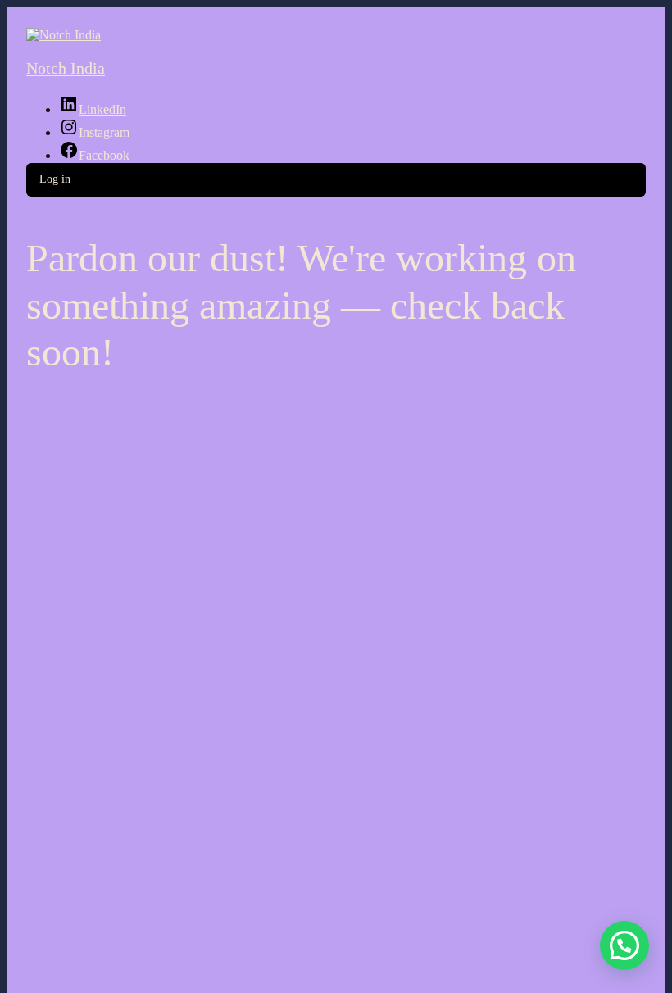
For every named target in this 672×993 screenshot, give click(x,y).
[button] (624, 945)
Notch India (65, 68)
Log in (54, 179)
